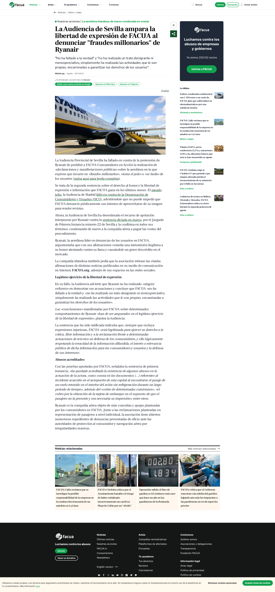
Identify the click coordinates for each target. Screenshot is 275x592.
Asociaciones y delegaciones (196, 543)
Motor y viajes (187, 139)
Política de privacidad (192, 570)
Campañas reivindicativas (152, 539)
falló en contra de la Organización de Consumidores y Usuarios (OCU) (101, 196)
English (165, 90)
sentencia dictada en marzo (122, 220)
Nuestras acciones (107, 543)
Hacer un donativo (66, 558)
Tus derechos (146, 561)
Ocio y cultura (187, 188)
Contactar (114, 4)
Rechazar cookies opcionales (222, 583)
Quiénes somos (188, 539)
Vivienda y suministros (191, 112)
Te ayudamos (70, 4)
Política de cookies (190, 574)
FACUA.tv (102, 548)
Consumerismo (105, 553)
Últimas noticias (105, 539)
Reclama (143, 565)
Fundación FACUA (190, 553)
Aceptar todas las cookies (257, 583)
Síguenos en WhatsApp (105, 84)
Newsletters (103, 557)
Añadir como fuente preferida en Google (73, 84)
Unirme (220, 4)
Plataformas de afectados (153, 543)
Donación (233, 4)
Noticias (34, 4)
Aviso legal (186, 565)
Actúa (51, 4)
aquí (38, 586)
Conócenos (93, 4)
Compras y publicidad (191, 162)
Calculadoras (146, 570)
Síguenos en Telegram (129, 84)
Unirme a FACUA (201, 69)
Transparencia (188, 548)
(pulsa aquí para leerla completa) (96, 178)
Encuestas (144, 548)
